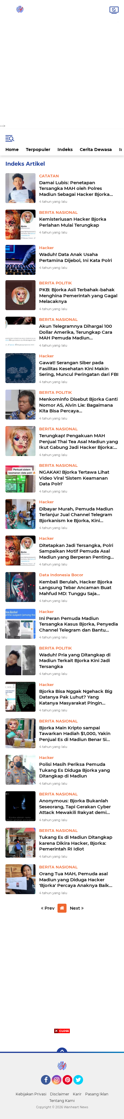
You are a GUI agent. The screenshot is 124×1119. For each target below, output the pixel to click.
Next (75, 908)
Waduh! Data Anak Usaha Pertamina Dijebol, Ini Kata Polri (75, 257)
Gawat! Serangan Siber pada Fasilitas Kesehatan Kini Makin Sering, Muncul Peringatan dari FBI (79, 368)
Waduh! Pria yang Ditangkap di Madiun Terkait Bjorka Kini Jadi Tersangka (74, 660)
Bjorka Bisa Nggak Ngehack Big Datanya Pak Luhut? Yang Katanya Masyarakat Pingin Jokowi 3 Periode (75, 697)
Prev (48, 908)
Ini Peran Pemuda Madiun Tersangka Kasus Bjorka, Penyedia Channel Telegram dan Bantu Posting (78, 624)
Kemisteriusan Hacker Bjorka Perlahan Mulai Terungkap (72, 222)
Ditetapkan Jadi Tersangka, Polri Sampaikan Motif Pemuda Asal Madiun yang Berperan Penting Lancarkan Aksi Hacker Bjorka (76, 551)
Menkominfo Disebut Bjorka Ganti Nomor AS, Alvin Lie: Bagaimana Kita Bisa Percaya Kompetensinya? (78, 405)
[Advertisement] (62, 61)
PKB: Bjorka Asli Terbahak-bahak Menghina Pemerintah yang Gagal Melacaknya (78, 295)
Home (12, 149)
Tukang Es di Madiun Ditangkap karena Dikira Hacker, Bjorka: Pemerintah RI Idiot (75, 843)
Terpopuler (38, 149)
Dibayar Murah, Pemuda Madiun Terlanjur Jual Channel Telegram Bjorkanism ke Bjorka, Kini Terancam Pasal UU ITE (76, 515)
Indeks (65, 149)
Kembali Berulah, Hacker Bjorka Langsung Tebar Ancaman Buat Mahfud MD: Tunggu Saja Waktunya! (75, 588)
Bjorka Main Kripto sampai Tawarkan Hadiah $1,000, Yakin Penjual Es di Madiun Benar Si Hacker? (74, 734)
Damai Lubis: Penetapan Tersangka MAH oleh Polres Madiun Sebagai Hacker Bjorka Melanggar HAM (74, 188)
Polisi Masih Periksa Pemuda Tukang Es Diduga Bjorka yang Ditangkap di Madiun (74, 770)
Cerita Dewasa (96, 149)
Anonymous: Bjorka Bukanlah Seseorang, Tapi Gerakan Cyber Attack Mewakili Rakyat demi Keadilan (75, 806)
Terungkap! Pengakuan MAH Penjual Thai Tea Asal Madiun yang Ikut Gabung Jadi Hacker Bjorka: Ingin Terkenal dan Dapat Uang (78, 441)
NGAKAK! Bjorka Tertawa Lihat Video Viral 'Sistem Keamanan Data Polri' (74, 478)
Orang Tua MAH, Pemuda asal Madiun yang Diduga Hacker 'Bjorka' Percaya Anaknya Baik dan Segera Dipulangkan (74, 879)
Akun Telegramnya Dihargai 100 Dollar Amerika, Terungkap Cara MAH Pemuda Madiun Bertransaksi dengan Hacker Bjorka (75, 332)
